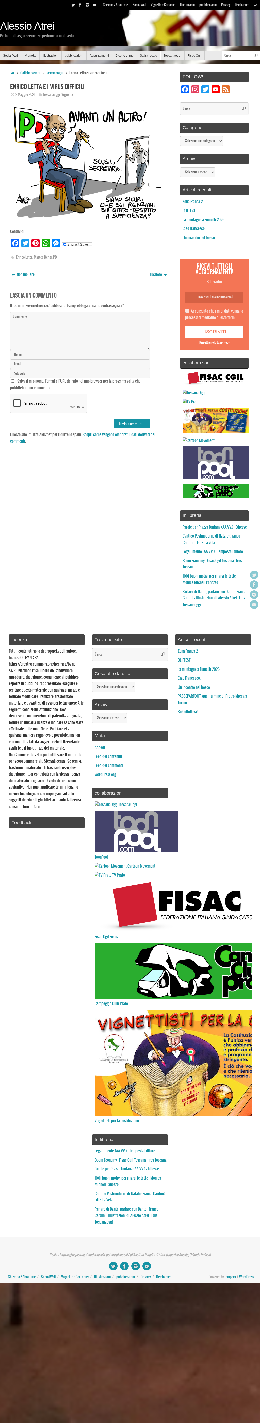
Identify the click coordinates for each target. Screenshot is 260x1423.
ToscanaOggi (127, 804)
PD (55, 257)
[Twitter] (73, 4)
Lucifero (156, 274)
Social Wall (139, 5)
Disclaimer (242, 5)
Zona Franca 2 (193, 201)
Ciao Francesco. (194, 228)
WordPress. (247, 1277)
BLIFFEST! (189, 210)
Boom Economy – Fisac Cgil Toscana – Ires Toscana (131, 1160)
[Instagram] (87, 4)
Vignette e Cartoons (163, 5)
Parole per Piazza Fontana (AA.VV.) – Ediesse (215, 527)
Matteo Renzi (43, 257)
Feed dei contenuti (108, 756)
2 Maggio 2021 (25, 95)
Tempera (230, 1277)
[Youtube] (94, 4)
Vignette (67, 95)
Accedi (100, 747)
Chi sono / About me (115, 5)
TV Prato (118, 875)
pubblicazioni (208, 5)
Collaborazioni (30, 73)
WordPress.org (105, 774)
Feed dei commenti (109, 765)
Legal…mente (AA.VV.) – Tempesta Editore (213, 551)
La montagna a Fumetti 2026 (203, 219)
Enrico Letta (24, 257)
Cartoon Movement (141, 866)
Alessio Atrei (27, 26)
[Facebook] (80, 4)
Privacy (225, 5)
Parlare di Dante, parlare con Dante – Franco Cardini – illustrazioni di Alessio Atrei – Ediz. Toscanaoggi (214, 598)
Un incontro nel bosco (199, 238)
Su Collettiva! (188, 712)
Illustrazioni (187, 5)
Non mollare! (25, 274)
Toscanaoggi (54, 73)
